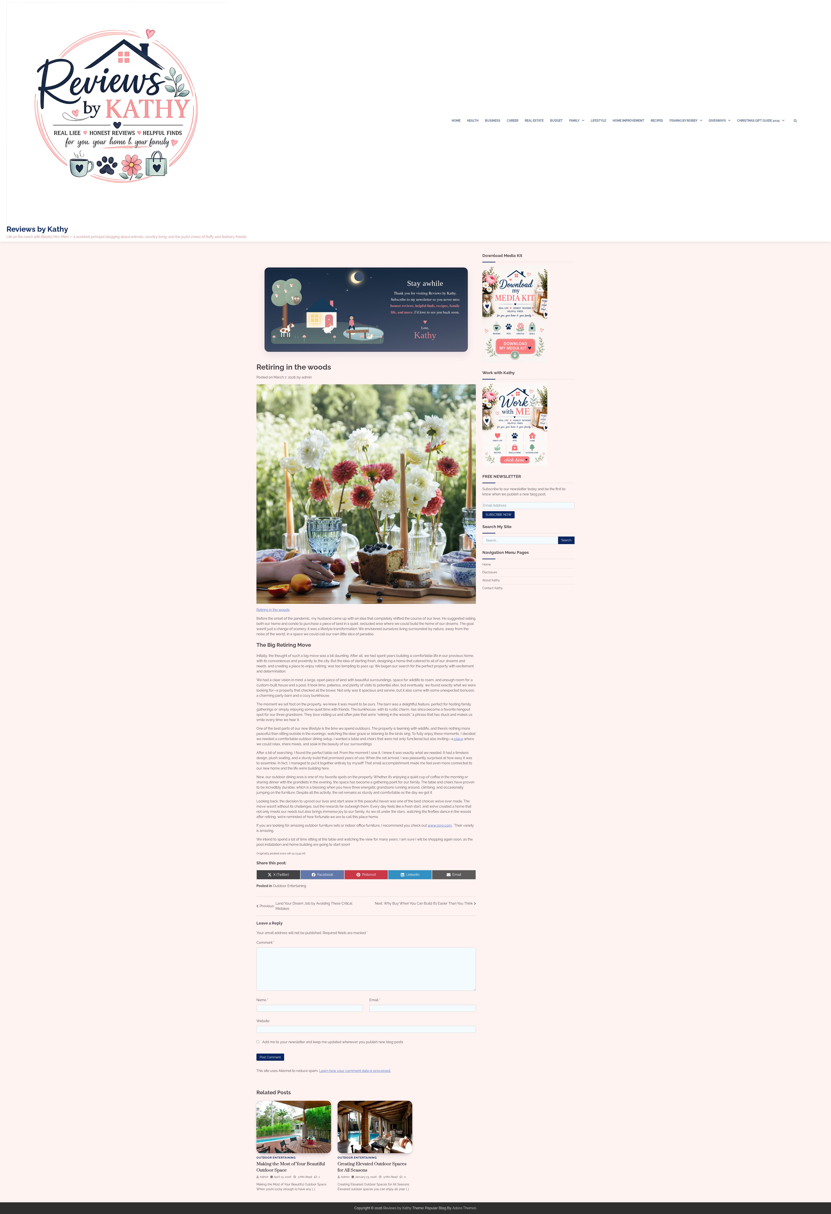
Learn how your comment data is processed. (355, 1071)
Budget (556, 120)
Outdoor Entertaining (289, 886)
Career (512, 120)
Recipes (657, 120)
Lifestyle (598, 120)
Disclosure (489, 572)
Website (262, 1021)
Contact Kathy (492, 588)
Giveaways (717, 120)
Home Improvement (628, 120)
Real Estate (534, 120)
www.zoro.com (440, 825)
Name (262, 1000)
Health (472, 120)
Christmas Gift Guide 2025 (758, 120)
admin (307, 377)
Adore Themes (464, 1208)
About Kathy (491, 580)
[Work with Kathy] (514, 465)
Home (456, 120)
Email (374, 1000)
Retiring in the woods (273, 610)
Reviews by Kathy (37, 229)
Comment (265, 943)
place (458, 739)
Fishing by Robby (683, 120)
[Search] (795, 121)
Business (492, 120)
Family (574, 120)
